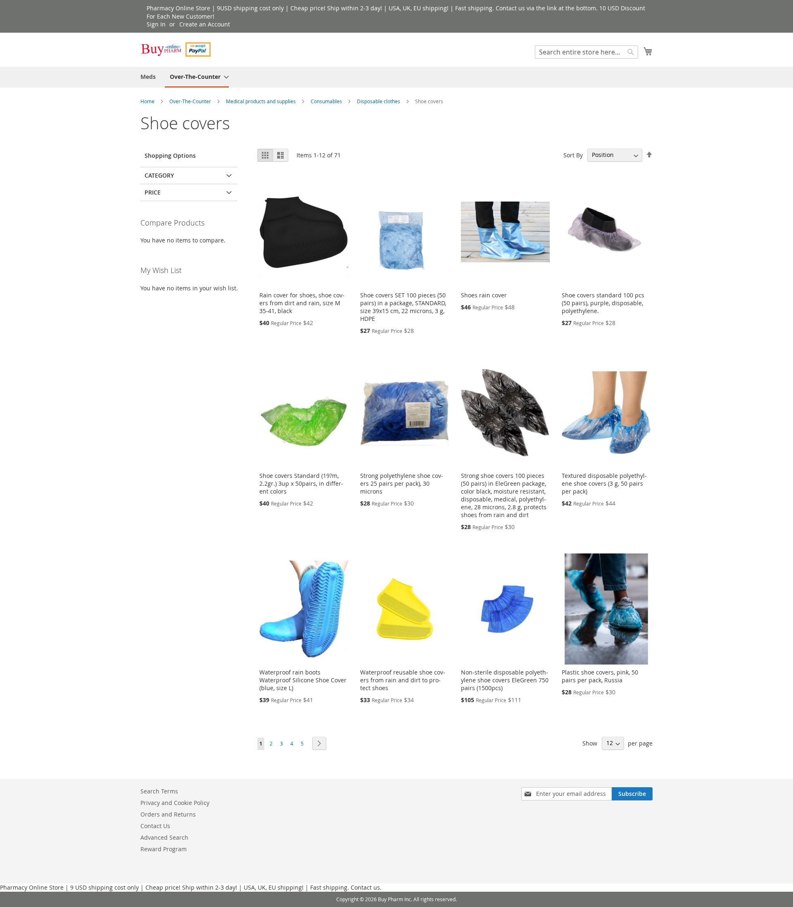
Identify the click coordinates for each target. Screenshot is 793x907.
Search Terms (159, 791)
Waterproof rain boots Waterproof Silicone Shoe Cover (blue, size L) (303, 680)
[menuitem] (148, 76)
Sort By (573, 155)
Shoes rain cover (484, 295)
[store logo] (175, 49)
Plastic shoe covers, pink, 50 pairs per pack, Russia (600, 676)
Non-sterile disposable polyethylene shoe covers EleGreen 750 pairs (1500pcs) (504, 680)
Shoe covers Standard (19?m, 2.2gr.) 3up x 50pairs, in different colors (301, 483)
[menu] (396, 77)
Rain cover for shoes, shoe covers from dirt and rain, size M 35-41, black (301, 303)
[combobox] (586, 52)
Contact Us (155, 826)
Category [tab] (159, 175)
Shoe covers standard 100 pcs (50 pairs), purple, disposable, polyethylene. (603, 303)
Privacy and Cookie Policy (174, 803)
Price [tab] (153, 192)
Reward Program (163, 849)
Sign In (156, 24)
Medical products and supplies (261, 101)
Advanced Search (164, 837)
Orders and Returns (168, 814)
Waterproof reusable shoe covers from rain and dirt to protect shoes (402, 680)
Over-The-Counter (190, 101)
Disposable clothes (379, 101)
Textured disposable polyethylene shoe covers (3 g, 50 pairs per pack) (604, 483)
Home (148, 101)
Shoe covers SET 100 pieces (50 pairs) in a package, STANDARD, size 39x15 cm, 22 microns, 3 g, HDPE (403, 307)
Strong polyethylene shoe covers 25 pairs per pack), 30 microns (401, 483)
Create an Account (204, 24)
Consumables (327, 101)
